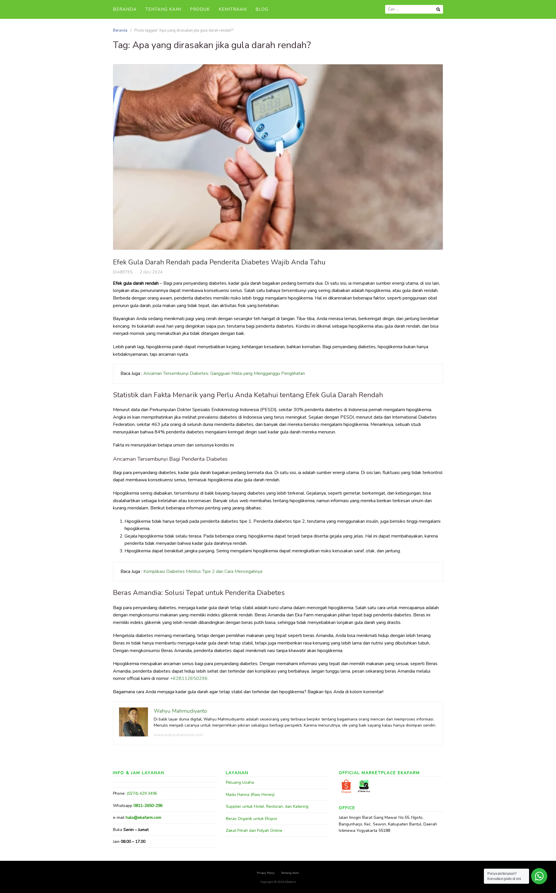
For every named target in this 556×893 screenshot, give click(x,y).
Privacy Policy (266, 873)
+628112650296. (189, 678)
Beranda (125, 9)
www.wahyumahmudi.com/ (178, 735)
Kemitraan (233, 9)
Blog (261, 9)
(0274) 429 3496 (142, 793)
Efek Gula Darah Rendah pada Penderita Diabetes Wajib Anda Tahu (219, 262)
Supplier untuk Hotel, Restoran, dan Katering (267, 806)
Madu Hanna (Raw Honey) (250, 794)
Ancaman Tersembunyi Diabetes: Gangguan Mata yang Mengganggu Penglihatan (224, 373)
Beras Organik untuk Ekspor (251, 818)
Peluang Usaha (240, 782)
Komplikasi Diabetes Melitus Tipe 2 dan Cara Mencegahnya (202, 571)
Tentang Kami (163, 9)
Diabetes (123, 272)
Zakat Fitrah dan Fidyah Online (254, 830)
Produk (200, 9)
